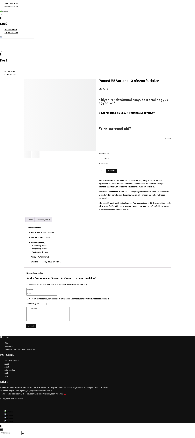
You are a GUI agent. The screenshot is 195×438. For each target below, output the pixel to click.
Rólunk (7, 343)
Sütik (7, 373)
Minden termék (11, 30)
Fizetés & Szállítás (12, 361)
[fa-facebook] (5, 404)
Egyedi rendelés (11, 33)
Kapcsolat (9, 346)
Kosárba (111, 171)
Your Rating (31, 304)
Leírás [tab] (30, 220)
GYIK (7, 364)
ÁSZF (7, 367)
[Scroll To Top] (0, 426)
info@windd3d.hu (11, 6)
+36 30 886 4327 (11, 3)
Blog (6, 376)
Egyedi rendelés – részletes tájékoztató (20, 349)
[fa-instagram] (5, 407)
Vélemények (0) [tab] (43, 220)
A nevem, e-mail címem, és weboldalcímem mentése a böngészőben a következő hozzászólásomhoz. (69, 299)
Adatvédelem (10, 370)
